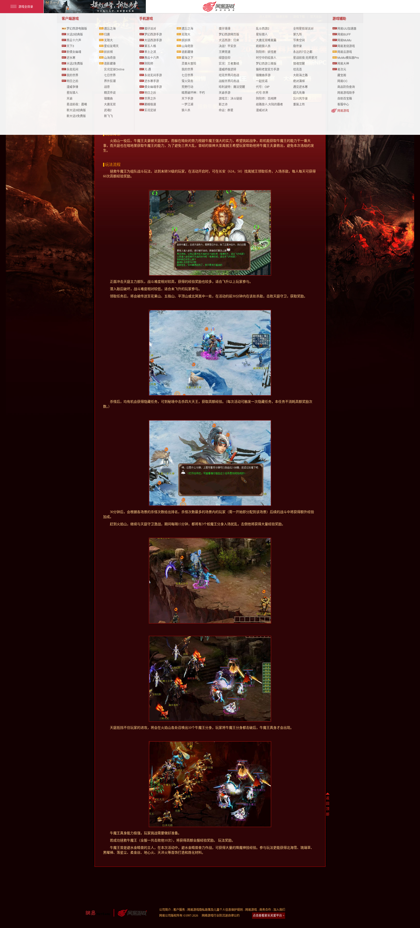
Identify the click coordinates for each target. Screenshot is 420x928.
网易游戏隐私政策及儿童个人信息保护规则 (215, 909)
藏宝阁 (341, 75)
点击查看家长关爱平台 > (268, 915)
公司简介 (165, 909)
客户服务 (179, 909)
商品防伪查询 (346, 87)
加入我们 (279, 909)
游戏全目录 (25, 6)
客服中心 (343, 104)
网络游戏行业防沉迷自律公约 (221, 915)
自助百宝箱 (344, 98)
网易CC (342, 81)
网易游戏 (343, 110)
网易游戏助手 (346, 92)
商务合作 (265, 909)
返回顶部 (327, 806)
